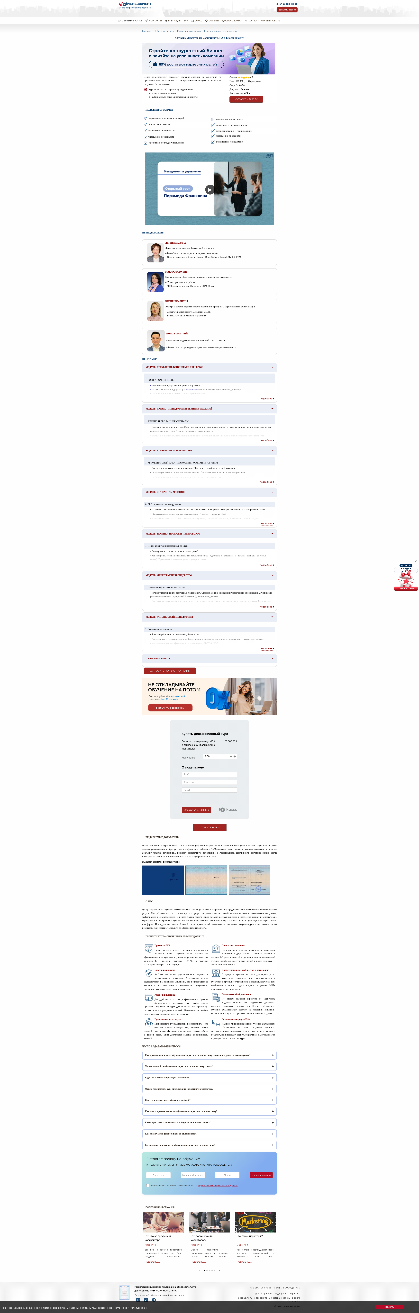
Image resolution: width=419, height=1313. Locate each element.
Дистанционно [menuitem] (232, 20)
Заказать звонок (287, 9)
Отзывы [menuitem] (214, 20)
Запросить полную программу (170, 670)
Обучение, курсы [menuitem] (132, 20)
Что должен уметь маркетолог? (201, 1238)
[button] (220, 1270)
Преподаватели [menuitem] (178, 20)
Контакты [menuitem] (155, 20)
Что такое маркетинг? (250, 1236)
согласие (119, 1307)
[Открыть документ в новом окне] (124, 1292)
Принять (389, 1306)
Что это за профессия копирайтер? (158, 1238)
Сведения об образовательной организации (159, 1295)
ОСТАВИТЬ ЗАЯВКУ (210, 827)
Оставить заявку (246, 99)
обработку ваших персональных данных (217, 1185)
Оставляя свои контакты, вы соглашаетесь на (194, 1185)
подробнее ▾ (267, 398)
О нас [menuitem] (198, 20)
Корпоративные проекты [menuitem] (264, 20)
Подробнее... (152, 1261)
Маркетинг (150, 1244)
